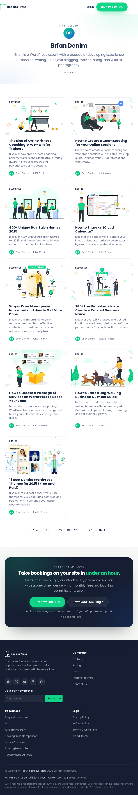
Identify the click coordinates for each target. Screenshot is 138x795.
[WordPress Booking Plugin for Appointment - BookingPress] (13, 7)
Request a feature (16, 717)
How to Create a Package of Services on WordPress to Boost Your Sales (35, 397)
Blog (7, 723)
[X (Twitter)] (16, 681)
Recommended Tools (18, 754)
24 (61, 530)
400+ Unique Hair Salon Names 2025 (34, 229)
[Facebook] (8, 681)
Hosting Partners (83, 678)
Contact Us (80, 684)
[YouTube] (25, 681)
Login (90, 7)
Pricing (77, 665)
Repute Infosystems (33, 771)
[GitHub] (41, 681)
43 (90, 530)
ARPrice (82, 777)
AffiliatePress (37, 777)
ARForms (69, 777)
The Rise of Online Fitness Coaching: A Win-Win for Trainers (30, 144)
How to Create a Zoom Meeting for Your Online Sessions (101, 142)
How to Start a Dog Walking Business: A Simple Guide (98, 395)
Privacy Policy (81, 717)
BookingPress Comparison (21, 736)
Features (78, 659)
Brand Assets (81, 736)
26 (75, 530)
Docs (76, 671)
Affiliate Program (15, 730)
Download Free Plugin (88, 602)
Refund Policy (81, 723)
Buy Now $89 (111, 7)
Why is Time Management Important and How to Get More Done (35, 310)
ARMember (55, 777)
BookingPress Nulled (17, 748)
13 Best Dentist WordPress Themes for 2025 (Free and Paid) (32, 483)
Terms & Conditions (85, 730)
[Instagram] (33, 681)
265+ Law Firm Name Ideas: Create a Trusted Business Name (98, 310)
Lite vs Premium (15, 742)
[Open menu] (134, 7)
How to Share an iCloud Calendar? (94, 229)
